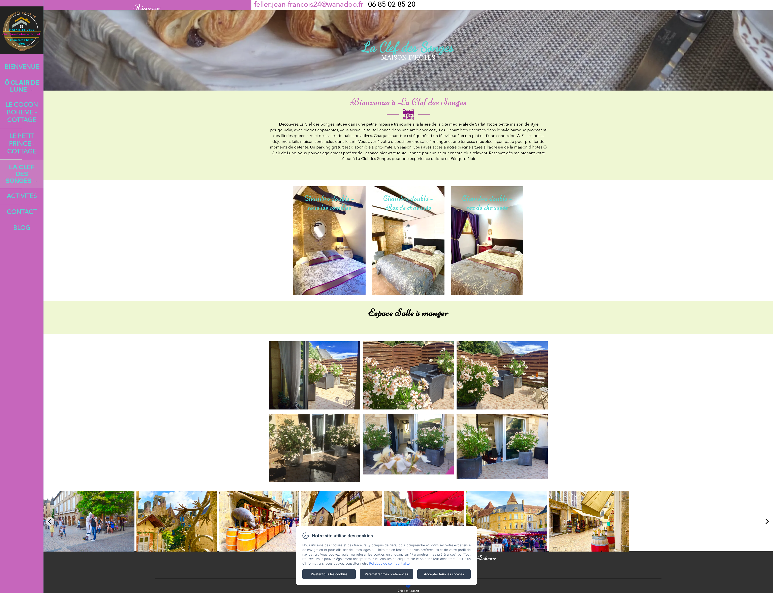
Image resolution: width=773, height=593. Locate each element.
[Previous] (49, 521)
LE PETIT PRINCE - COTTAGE (21, 144)
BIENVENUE (22, 67)
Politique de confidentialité (389, 563)
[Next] (766, 521)
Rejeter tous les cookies (329, 574)
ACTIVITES (22, 196)
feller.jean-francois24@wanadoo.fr (308, 4)
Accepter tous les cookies (444, 574)
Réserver (147, 6)
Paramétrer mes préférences (386, 574)
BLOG (21, 228)
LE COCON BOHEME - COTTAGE (21, 113)
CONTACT (22, 212)
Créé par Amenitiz (408, 591)
